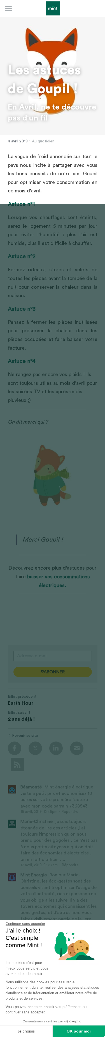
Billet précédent (22, 697)
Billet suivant (19, 713)
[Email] (76, 748)
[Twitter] (35, 748)
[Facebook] (14, 748)
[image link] (53, 8)
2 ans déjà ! (21, 719)
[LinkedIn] (56, 748)
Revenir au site (25, 736)
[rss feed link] (17, 764)
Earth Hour (20, 703)
